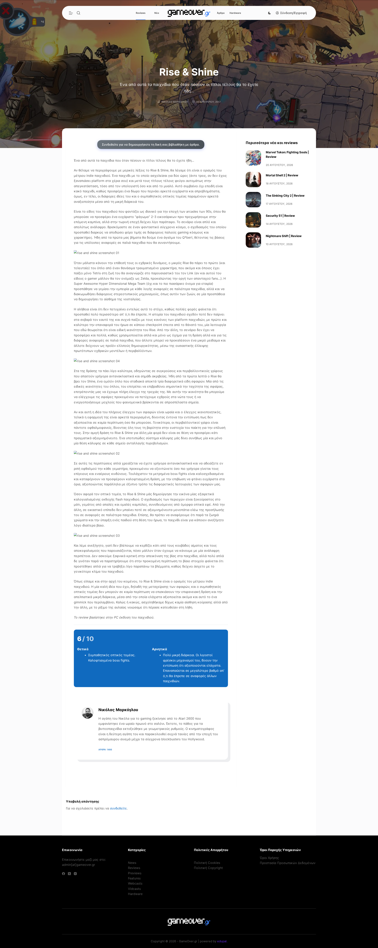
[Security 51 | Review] (253, 220)
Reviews (140, 12)
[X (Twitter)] (69, 873)
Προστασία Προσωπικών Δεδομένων (287, 863)
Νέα (156, 12)
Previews (134, 873)
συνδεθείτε (118, 808)
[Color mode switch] (269, 13)
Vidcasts (134, 889)
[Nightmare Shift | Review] (253, 240)
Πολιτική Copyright (208, 868)
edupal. (222, 941)
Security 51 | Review (280, 216)
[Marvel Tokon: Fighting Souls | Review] (253, 158)
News (132, 863)
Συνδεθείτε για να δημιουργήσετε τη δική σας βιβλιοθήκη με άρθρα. (151, 144)
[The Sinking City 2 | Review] (253, 199)
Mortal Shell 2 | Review (282, 175)
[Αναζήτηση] (78, 13)
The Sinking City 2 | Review (285, 195)
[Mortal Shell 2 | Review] (253, 179)
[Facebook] (63, 873)
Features (134, 878)
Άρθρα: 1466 (105, 749)
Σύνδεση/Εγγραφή (293, 13)
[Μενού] (71, 13)
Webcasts (135, 883)
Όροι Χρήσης (269, 858)
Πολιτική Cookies (207, 863)
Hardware (235, 12)
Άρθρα (221, 12)
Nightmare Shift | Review (284, 236)
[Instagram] (75, 873)
